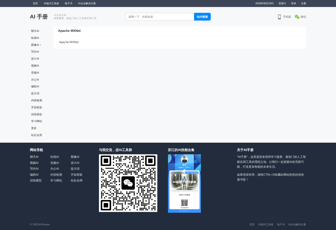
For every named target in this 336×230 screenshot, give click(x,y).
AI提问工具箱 (51, 3)
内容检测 (36, 100)
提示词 (35, 93)
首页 (35, 3)
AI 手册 (39, 17)
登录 (293, 3)
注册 (303, 3)
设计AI (35, 58)
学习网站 (36, 121)
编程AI (35, 86)
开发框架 (36, 107)
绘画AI (35, 37)
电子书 (68, 3)
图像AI (35, 44)
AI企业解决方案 (87, 3)
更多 (34, 128)
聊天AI (35, 30)
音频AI (35, 72)
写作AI (35, 51)
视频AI (35, 65)
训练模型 (36, 114)
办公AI (35, 79)
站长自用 (36, 135)
